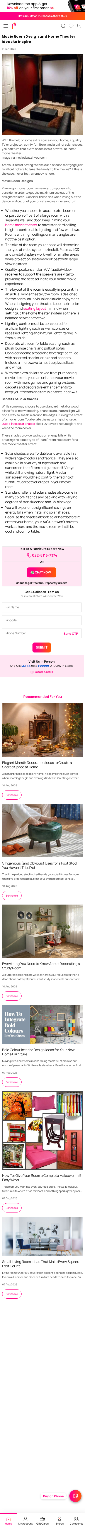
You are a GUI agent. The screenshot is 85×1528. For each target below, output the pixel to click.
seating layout (34, 308)
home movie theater (21, 224)
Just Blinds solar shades (18, 424)
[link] (13, 26)
